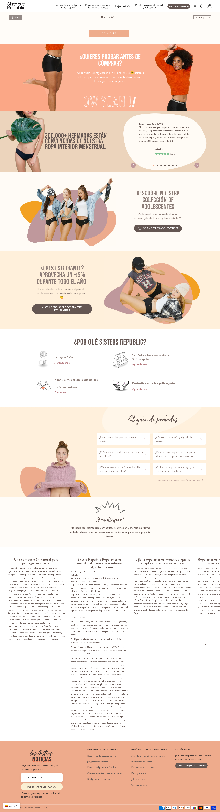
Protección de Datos (141, 761)
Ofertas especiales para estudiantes (104, 773)
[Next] (196, 165)
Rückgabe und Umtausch (99, 779)
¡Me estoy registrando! (42, 786)
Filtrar (18, 17)
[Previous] (133, 165)
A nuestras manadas (179, 6)
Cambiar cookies (139, 785)
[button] (11, 806)
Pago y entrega (138, 773)
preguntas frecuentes (97, 761)
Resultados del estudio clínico (101, 755)
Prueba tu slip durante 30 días (101, 767)
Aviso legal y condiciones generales (148, 755)
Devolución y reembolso (143, 767)
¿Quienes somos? (139, 779)
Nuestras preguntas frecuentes (191, 765)
